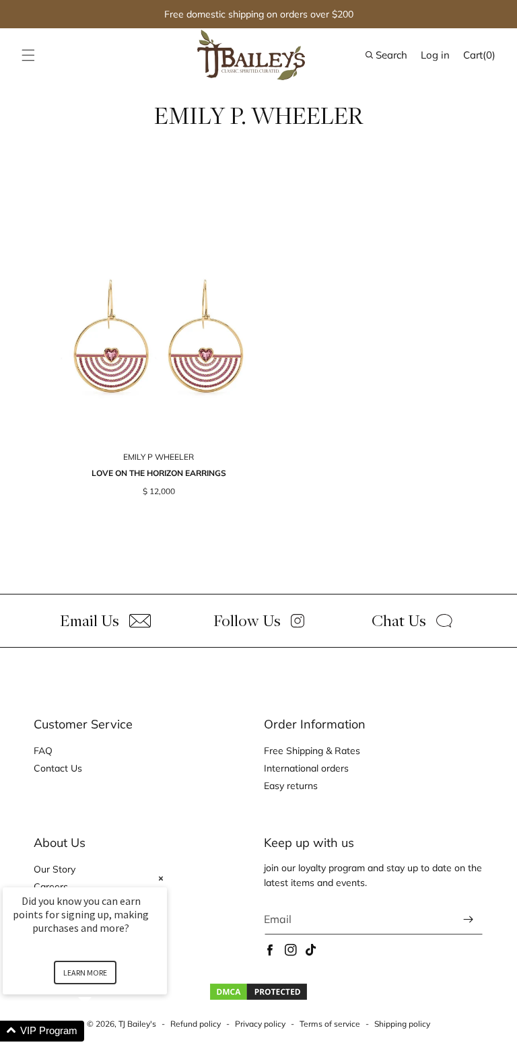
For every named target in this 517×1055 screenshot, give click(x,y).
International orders (306, 768)
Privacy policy (260, 1024)
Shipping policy (402, 1024)
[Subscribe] (468, 919)
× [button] (161, 878)
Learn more (85, 972)
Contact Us (58, 768)
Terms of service (330, 1024)
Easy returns (291, 786)
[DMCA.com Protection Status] (258, 998)
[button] (28, 55)
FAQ (43, 751)
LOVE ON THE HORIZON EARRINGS (159, 473)
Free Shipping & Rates (312, 751)
